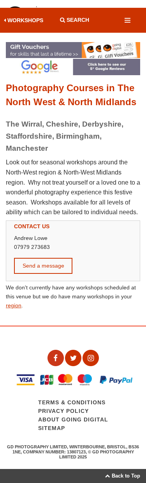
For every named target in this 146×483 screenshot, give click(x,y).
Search (77, 20)
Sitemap (51, 428)
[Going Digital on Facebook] (56, 357)
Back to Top (125, 476)
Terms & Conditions (72, 402)
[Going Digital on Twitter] (74, 357)
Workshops (24, 20)
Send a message (43, 266)
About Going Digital (73, 420)
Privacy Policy (63, 411)
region (13, 305)
